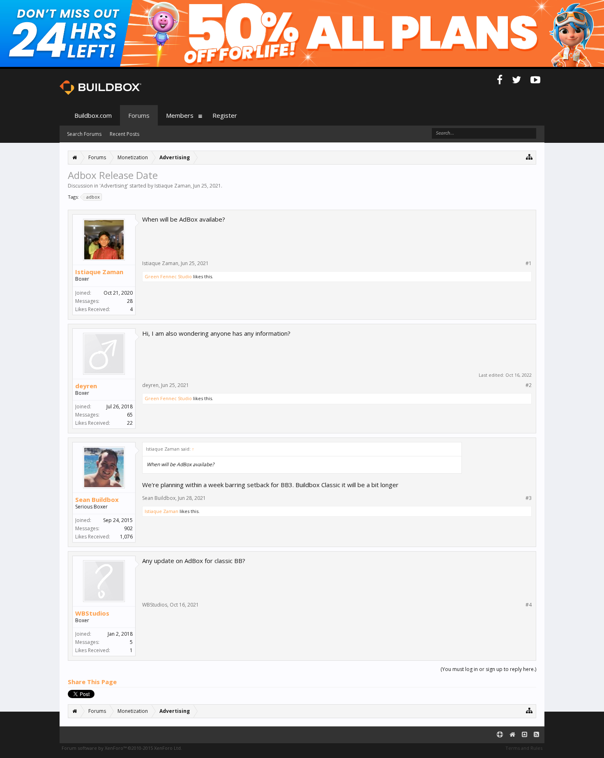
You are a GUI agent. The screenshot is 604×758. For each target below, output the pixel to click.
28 (130, 301)
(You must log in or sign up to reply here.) (488, 669)
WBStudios (92, 613)
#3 (529, 498)
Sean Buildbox (97, 499)
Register (224, 115)
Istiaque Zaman (172, 185)
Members (180, 115)
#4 (529, 605)
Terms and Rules (523, 748)
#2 (529, 385)
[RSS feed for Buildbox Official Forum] (536, 734)
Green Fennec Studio (168, 276)
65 (130, 414)
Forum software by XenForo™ (122, 748)
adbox (93, 197)
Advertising (114, 185)
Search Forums (84, 134)
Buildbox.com (93, 115)
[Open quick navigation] (529, 156)
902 (128, 528)
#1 (529, 263)
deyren (86, 386)
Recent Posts (124, 134)
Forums (139, 115)
